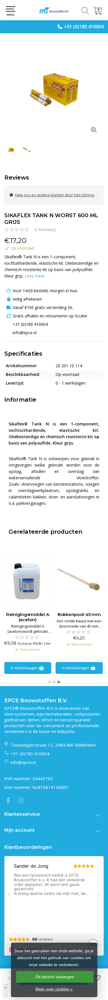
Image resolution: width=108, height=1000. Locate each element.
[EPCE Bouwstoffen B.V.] (54, 10)
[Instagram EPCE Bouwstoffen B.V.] (23, 801)
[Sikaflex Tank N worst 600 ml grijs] (54, 89)
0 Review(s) (45, 229)
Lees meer (35, 276)
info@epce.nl (23, 762)
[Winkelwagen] (97, 13)
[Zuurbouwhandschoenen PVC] (79, 580)
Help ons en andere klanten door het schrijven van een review (59, 195)
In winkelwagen (24, 667)
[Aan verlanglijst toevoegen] (97, 984)
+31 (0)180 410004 (84, 26)
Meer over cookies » (54, 989)
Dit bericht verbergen (55, 977)
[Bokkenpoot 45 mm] (27, 580)
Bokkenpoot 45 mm (27, 614)
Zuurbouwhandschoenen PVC (79, 617)
